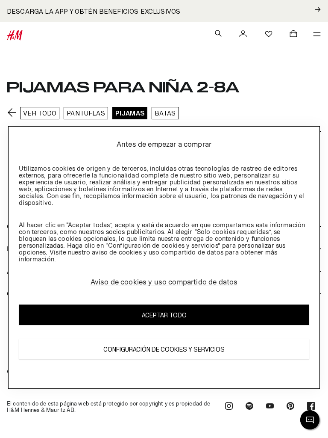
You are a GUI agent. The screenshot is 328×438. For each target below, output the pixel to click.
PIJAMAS (129, 113)
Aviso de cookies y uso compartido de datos (164, 282)
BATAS (165, 113)
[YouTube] (270, 407)
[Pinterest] (290, 407)
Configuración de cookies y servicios (164, 349)
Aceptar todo (164, 315)
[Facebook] (311, 407)
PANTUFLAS (86, 113)
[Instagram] (229, 407)
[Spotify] (249, 407)
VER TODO (39, 113)
